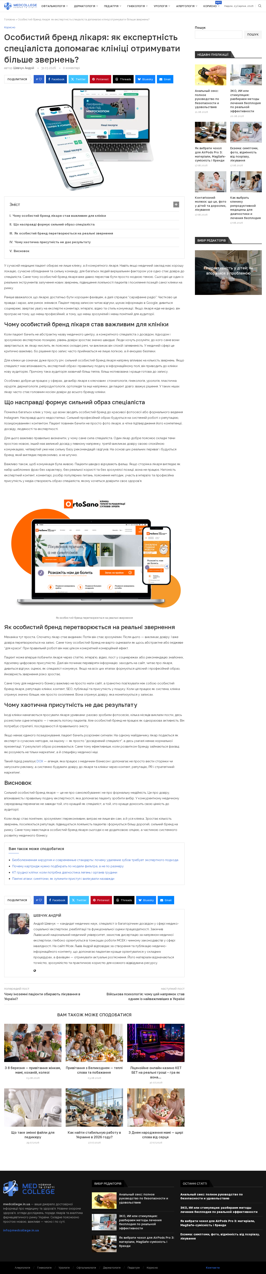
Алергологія (185, 6)
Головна (9, 19)
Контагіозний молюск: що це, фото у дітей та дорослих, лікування (210, 204)
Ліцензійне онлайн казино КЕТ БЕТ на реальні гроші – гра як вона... (156, 1072)
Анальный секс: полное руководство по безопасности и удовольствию (207, 99)
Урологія (160, 6)
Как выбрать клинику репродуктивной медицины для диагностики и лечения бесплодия (245, 208)
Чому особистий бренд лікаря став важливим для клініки (59, 216)
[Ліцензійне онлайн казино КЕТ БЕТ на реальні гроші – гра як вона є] (156, 1043)
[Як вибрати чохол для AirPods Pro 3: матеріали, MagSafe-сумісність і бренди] (211, 132)
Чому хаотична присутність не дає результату (53, 242)
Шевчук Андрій (23, 68)
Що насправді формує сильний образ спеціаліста (54, 224)
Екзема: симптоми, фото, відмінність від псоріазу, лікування (244, 154)
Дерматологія (84, 6)
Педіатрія (111, 6)
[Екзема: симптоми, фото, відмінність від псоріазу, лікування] (246, 132)
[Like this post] (40, 79)
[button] (198, 272)
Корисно (211, 4)
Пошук (200, 28)
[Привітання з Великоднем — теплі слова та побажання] (94, 1043)
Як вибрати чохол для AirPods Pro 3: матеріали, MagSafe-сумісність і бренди (210, 154)
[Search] (260, 6)
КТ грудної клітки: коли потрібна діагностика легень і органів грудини (64, 872)
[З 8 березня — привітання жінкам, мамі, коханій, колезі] (33, 1043)
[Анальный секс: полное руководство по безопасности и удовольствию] (211, 74)
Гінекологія (136, 6)
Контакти (213, 1267)
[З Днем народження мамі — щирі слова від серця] (156, 1107)
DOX (40, 761)
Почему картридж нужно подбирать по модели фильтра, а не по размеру (68, 866)
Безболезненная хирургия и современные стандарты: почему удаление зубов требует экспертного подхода (95, 860)
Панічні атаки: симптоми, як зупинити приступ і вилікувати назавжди (63, 879)
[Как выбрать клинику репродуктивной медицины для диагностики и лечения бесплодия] (246, 181)
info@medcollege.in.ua (21, 1230)
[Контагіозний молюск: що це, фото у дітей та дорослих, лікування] (211, 181)
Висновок (22, 251)
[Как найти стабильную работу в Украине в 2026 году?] (94, 1107)
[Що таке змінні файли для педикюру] (33, 1107)
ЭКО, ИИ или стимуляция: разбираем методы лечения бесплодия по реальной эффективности (245, 101)
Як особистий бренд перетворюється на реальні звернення (63, 233)
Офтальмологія (53, 6)
